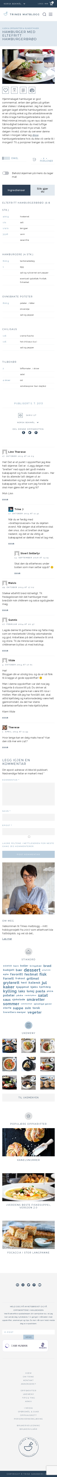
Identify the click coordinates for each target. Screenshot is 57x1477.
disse (35, 135)
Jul (44, 983)
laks (21, 991)
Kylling (10, 991)
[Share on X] (29, 432)
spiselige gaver (43, 1004)
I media (28, 1408)
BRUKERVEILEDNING (28, 1425)
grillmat (33, 978)
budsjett (8, 970)
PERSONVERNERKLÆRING (28, 1419)
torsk (36, 1008)
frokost (20, 978)
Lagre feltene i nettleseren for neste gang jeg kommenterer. (28, 844)
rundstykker (32, 28)
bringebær (36, 966)
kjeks (34, 986)
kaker (9, 987)
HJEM (28, 1373)
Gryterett (11, 983)
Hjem (5, 28)
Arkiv (28, 1401)
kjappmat (22, 986)
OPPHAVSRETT (28, 1415)
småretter (36, 999)
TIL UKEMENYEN (28, 1097)
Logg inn (43, 4)
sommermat (26, 1004)
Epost (7, 825)
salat (43, 995)
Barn (16, 966)
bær (19, 970)
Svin (28, 1008)
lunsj (30, 991)
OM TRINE (28, 1377)
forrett (8, 978)
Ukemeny (28, 1394)
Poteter (9, 995)
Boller (24, 965)
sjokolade (18, 999)
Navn (6, 811)
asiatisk (7, 966)
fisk (43, 974)
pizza (50, 991)
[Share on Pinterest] (36, 432)
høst (24, 982)
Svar (5, 500)
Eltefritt (46, 970)
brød (47, 966)
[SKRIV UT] (32, 90)
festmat (31, 974)
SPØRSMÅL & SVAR (28, 1411)
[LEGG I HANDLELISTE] (23, 90)
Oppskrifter (16, 28)
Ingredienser (16, 190)
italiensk (34, 982)
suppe (18, 1008)
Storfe (7, 1007)
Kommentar (10, 780)
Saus (7, 1000)
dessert (32, 970)
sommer (11, 1004)
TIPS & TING (28, 1398)
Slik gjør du (42, 190)
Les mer (7, 938)
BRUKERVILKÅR (28, 1429)
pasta (40, 991)
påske (19, 995)
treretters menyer (14, 1012)
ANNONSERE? (28, 1384)
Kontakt (28, 1380)
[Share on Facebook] (23, 432)
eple (6, 974)
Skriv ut (31, 415)
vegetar (35, 1012)
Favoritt (16, 974)
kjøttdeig (45, 987)
